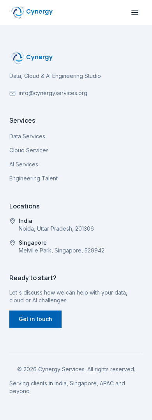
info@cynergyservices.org (53, 93)
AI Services (23, 164)
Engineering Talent (33, 178)
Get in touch (35, 319)
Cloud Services (29, 150)
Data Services (27, 136)
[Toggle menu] (135, 12)
